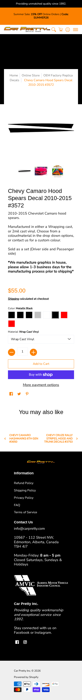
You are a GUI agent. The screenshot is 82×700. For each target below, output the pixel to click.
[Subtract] (11, 352)
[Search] (53, 29)
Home (14, 75)
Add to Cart (41, 364)
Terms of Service (25, 512)
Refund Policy (23, 483)
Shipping (13, 299)
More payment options (41, 385)
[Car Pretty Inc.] (27, 29)
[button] (60, 29)
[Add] (33, 352)
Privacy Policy (23, 498)
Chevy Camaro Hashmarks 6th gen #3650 (23, 439)
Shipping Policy (25, 490)
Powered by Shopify (26, 677)
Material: (23, 332)
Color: (20, 308)
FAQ (17, 505)
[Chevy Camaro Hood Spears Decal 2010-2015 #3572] (24, 171)
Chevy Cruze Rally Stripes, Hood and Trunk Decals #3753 (58, 439)
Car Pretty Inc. (22, 671)
